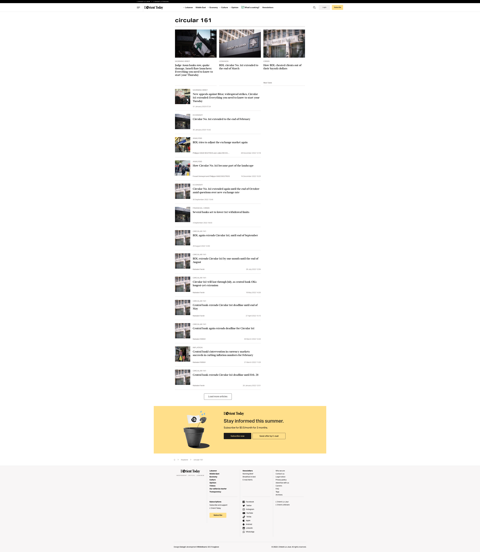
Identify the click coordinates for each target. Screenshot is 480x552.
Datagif (183, 547)
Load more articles (217, 396)
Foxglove (215, 547)
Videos (213, 486)
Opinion (213, 483)
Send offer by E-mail (269, 436)
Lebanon (213, 471)
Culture (213, 480)
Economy (213, 477)
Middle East (214, 474)
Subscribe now (237, 436)
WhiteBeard (202, 547)
